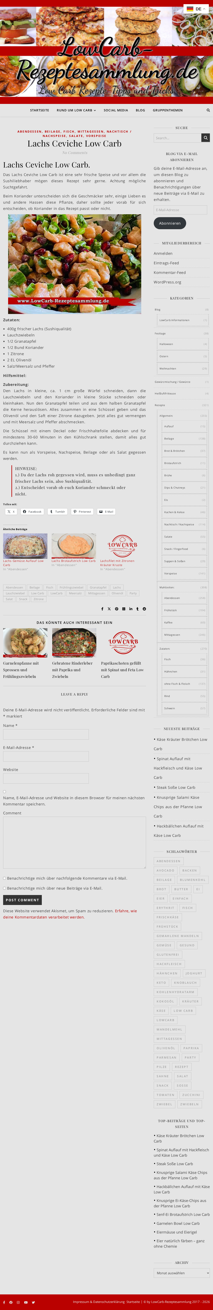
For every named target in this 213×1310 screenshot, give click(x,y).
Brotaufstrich (172, 463)
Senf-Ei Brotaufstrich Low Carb (183, 1214)
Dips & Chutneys (174, 487)
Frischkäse (168, 917)
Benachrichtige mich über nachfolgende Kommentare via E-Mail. (67, 878)
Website (10, 769)
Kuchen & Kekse (174, 512)
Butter (181, 889)
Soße (182, 1085)
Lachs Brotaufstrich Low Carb (74, 561)
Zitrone (39, 599)
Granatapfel (98, 587)
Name (10, 725)
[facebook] (11, 1302)
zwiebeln (189, 1104)
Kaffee (168, 622)
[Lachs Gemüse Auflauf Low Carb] (25, 546)
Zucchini (191, 1095)
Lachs (117, 587)
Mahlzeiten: (167, 587)
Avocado (166, 870)
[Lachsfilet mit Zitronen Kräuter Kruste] (122, 546)
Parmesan (167, 1057)
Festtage (160, 333)
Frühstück (170, 610)
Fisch (69, 131)
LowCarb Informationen (174, 320)
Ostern (164, 356)
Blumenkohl (193, 880)
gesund (187, 945)
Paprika (191, 1048)
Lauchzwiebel (15, 593)
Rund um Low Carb (74, 110)
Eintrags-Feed (166, 262)
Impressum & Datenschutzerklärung (99, 1302)
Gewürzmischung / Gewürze (172, 382)
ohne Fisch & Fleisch (177, 684)
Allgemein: (166, 415)
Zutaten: (165, 648)
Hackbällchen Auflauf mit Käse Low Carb (182, 1189)
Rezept (182, 1067)
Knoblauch (185, 983)
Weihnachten (168, 368)
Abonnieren (170, 223)
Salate (76, 136)
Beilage (53, 131)
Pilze (162, 1067)
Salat (9, 599)
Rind (167, 696)
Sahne (163, 1076)
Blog (140, 110)
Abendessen (29, 131)
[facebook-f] (4, 1302)
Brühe (168, 475)
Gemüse (164, 945)
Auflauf (168, 426)
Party (133, 593)
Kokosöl (165, 1001)
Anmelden (163, 253)
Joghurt (194, 973)
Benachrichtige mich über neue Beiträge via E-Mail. (55, 888)
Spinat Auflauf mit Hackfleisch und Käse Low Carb (178, 768)
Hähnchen (170, 671)
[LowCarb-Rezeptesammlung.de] (106, 52)
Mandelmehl (170, 1029)
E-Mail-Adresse (18, 747)
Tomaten (166, 1095)
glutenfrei (168, 955)
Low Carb (37, 593)
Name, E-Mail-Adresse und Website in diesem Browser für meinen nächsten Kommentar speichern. (74, 800)
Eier (161, 898)
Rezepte (160, 405)
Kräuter (190, 1001)
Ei (198, 889)
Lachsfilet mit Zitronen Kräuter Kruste (117, 563)
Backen (189, 870)
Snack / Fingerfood (176, 549)
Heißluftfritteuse (165, 393)
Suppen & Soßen (174, 561)
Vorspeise (96, 136)
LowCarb (57, 593)
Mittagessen (91, 131)
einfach (181, 898)
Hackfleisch (169, 964)
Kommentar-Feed (170, 272)
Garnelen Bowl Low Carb (178, 1223)
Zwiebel (164, 1104)
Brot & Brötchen (174, 451)
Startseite (39, 110)
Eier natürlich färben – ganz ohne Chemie (179, 1243)
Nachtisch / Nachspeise (179, 524)
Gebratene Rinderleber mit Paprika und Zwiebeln (72, 670)
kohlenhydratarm (176, 992)
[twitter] (33, 1302)
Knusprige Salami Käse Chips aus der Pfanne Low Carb (178, 807)
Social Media (116, 110)
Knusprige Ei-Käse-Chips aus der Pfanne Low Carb (180, 1203)
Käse (161, 1011)
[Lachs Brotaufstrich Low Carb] (74, 546)
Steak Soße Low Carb (176, 787)
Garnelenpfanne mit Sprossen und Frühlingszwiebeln (21, 670)
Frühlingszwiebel (71, 587)
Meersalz (75, 593)
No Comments (74, 152)
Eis (166, 500)
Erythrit (166, 908)
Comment (12, 812)
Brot (161, 889)
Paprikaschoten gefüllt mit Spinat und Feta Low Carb (122, 670)
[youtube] (26, 1302)
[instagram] (18, 1302)
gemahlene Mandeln (178, 936)
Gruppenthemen (168, 110)
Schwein (169, 708)
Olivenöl (117, 593)
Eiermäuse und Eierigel (177, 1232)
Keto (161, 983)
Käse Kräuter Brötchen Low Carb (179, 1138)
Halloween (166, 344)
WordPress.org (167, 281)
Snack (23, 599)
